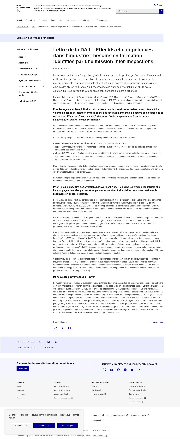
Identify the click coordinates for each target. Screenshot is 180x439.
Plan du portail (96, 390)
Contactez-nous (49, 347)
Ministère (86, 20)
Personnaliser (21, 426)
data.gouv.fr (96, 420)
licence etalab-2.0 (99, 436)
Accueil (19, 20)
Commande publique (28, 75)
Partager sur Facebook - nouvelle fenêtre (55, 328)
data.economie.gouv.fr (136, 398)
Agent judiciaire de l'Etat (29, 80)
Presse (159, 5)
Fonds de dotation (27, 86)
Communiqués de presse (62, 398)
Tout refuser (44, 426)
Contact (94, 386)
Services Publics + (135, 402)
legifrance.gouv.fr (138, 415)
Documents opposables (99, 394)
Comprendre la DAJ (27, 69)
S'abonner (22, 368)
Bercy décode (56, 20)
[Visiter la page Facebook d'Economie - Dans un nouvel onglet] (118, 369)
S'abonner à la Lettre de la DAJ (27, 347)
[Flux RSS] (55, 342)
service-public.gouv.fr (116, 415)
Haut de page (157, 322)
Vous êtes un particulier (62, 386)
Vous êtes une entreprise (62, 390)
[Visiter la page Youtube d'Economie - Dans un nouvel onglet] (132, 369)
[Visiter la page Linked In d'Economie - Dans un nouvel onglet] (111, 369)
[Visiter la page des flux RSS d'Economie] (139, 369)
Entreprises (42, 20)
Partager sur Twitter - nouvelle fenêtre (62, 328)
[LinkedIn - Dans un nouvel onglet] (48, 342)
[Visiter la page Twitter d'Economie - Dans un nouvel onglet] (104, 369)
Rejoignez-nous (103, 20)
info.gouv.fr (96, 415)
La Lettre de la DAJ (27, 101)
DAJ (33, 27)
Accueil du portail (22, 27)
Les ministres (71, 20)
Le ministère (21, 394)
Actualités (23, 63)
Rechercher (161, 11)
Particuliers (30, 20)
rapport (150, 100)
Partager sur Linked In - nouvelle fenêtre (69, 328)
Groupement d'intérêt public (28, 93)
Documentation (134, 394)
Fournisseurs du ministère (137, 390)
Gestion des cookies (99, 430)
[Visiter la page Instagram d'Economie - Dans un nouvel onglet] (125, 369)
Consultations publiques (137, 386)
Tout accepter (67, 426)
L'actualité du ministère (61, 394)
